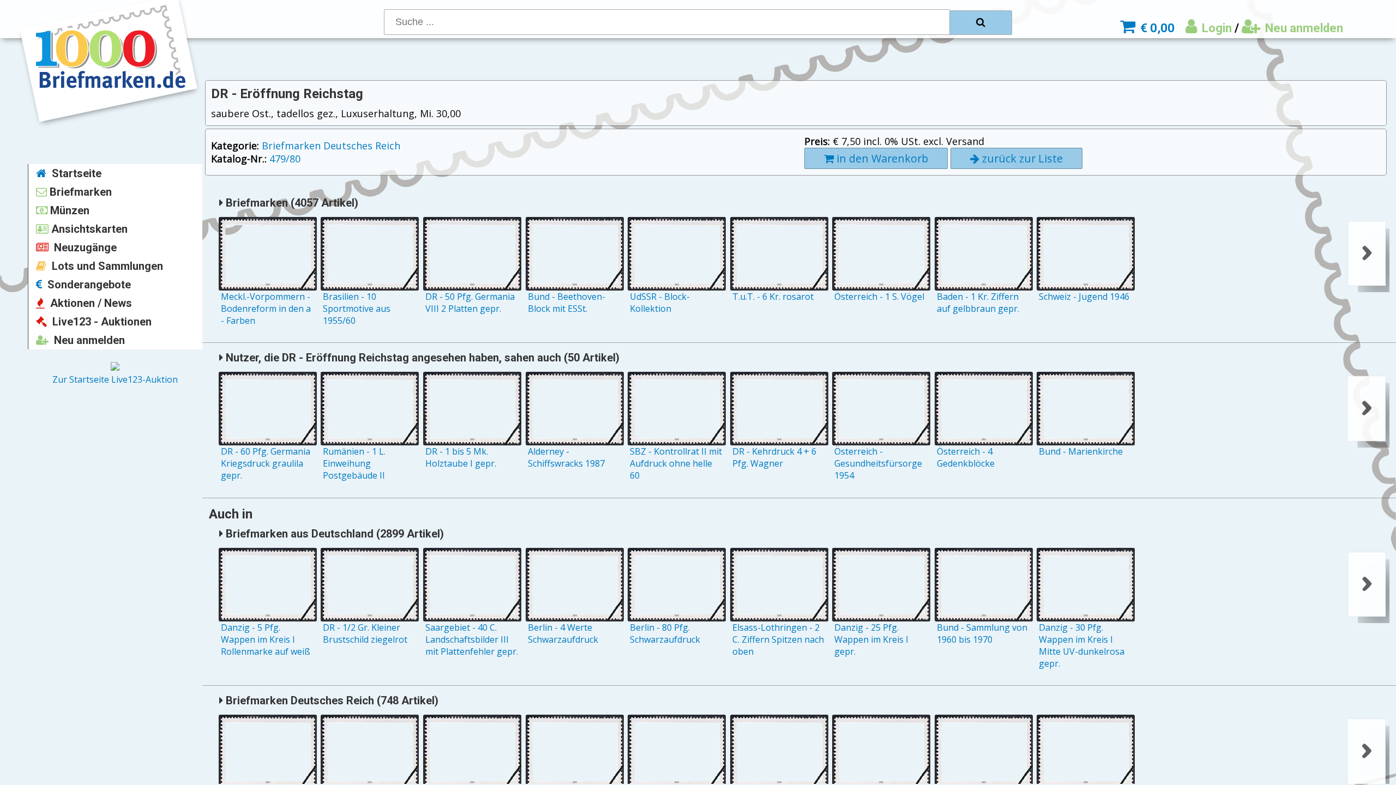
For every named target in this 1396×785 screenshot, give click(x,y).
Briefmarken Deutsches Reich (331, 145)
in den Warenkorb (881, 158)
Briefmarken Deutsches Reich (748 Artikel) (330, 700)
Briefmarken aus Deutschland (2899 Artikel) (333, 533)
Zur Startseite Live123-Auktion (115, 379)
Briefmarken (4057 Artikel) (290, 202)
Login (1215, 28)
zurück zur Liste (1021, 158)
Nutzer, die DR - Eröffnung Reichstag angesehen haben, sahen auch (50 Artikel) (421, 357)
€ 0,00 (1156, 28)
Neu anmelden (1302, 28)
